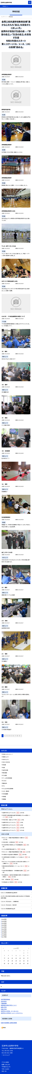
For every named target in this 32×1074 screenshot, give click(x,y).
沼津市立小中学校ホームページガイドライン (12, 1013)
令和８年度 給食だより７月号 (13, 820)
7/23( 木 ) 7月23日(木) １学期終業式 (10, 901)
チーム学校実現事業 (7, 778)
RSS (4, 1027)
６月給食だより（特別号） (12, 882)
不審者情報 (4, 1003)
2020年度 (4, 931)
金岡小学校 (4, 1007)
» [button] (21, 735)
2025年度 (4, 921)
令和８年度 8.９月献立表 (13, 842)
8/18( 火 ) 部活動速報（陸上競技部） (9, 892)
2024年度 (4, 923)
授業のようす (6, 757)
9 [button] (19, 735)
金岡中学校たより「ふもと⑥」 (13, 812)
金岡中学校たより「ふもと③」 (13, 827)
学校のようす (6, 759)
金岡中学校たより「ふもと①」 (13, 830)
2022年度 (4, 927)
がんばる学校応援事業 (8, 788)
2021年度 (4, 929)
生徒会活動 (5, 770)
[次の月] (28, 948)
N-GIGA (4, 780)
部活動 (4, 765)
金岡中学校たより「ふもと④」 (13, 825)
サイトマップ (6, 1055)
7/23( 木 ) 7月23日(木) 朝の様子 (9, 905)
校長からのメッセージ (8, 754)
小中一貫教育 (6, 791)
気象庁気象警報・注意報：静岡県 (9, 1023)
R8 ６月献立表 (10, 879)
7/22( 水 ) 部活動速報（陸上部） (8, 908)
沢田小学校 (4, 1009)
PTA (4, 786)
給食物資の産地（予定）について (9, 1005)
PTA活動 (5, 775)
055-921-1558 (9, 1051)
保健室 (4, 796)
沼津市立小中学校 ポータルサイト (9, 1011)
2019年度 (4, 933)
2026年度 (4, 919)
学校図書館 (5, 794)
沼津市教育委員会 (5, 999)
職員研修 (5, 783)
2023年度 (4, 925)
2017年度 (4, 937)
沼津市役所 (4, 1001)
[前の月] (3, 948)
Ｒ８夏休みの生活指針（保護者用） (14, 854)
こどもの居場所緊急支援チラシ (14, 849)
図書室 (4, 799)
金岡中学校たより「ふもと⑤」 (13, 822)
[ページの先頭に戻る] (30, 1072)
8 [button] (17, 735)
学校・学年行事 (6, 762)
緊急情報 (5, 773)
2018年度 (4, 935)
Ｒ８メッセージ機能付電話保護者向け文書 (16, 852)
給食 (4, 767)
